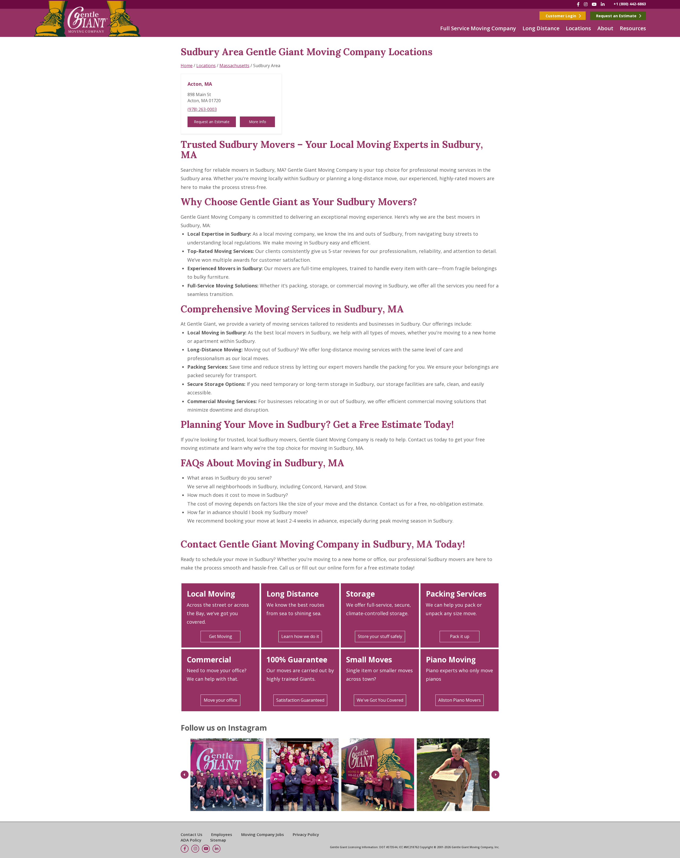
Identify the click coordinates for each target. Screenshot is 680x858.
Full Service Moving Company (478, 28)
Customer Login (561, 15)
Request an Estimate (617, 15)
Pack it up (459, 636)
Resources (633, 28)
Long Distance (540, 28)
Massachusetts (234, 65)
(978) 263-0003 (202, 109)
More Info (257, 121)
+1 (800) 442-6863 (630, 3)
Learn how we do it (300, 636)
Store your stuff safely (380, 636)
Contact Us (191, 834)
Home (187, 65)
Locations (578, 28)
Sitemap (218, 840)
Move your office (220, 700)
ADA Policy (191, 840)
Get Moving (220, 636)
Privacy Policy (306, 834)
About (605, 28)
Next (495, 774)
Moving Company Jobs (262, 834)
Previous (185, 774)
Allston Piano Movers (459, 700)
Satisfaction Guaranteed (300, 700)
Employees (221, 834)
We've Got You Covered (380, 700)
